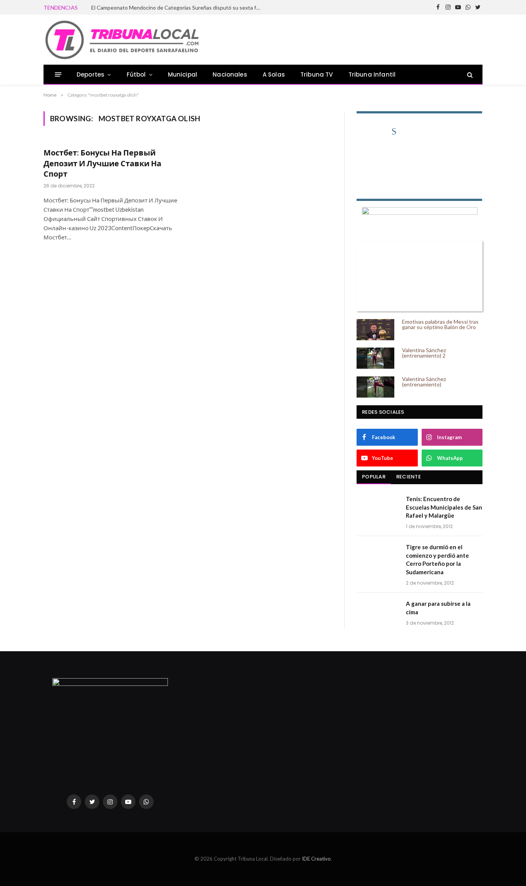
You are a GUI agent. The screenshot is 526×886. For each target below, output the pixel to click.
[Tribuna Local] (122, 40)
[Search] (469, 74)
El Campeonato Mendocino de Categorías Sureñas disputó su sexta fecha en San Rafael (178, 7)
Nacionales (230, 74)
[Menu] (58, 74)
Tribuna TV (316, 74)
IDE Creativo (316, 859)
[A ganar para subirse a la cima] (378, 613)
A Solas (274, 74)
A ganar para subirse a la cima (438, 607)
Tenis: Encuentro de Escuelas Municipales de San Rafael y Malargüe (444, 507)
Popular (373, 476)
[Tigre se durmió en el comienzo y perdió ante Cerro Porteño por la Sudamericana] (378, 557)
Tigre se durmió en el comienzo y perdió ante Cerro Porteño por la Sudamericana (437, 559)
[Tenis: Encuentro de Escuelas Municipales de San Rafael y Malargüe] (378, 508)
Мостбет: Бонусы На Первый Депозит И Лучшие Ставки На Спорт (102, 163)
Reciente (408, 476)
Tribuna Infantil (372, 74)
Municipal (183, 74)
